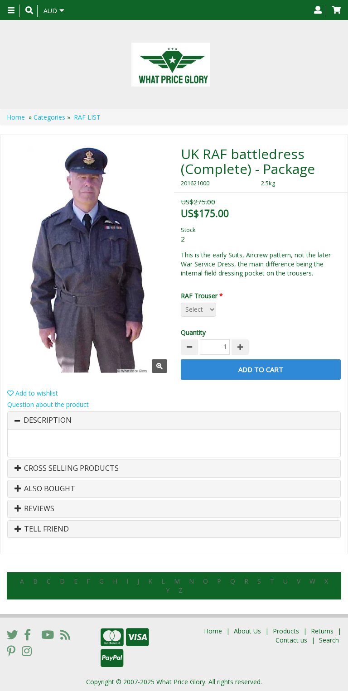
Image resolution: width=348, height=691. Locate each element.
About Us (247, 631)
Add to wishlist (36, 393)
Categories (49, 117)
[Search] (29, 10)
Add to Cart (260, 369)
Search (329, 640)
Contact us (291, 640)
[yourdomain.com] (170, 64)
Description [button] (48, 420)
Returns (322, 631)
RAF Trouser (202, 295)
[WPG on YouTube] (47, 634)
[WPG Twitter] (12, 634)
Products (286, 631)
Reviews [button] (38, 509)
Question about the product (48, 404)
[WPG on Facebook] (27, 634)
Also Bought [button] (48, 489)
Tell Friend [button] (45, 529)
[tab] (174, 420)
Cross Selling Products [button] (70, 468)
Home (16, 117)
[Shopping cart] (336, 10)
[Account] (318, 10)
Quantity (193, 332)
